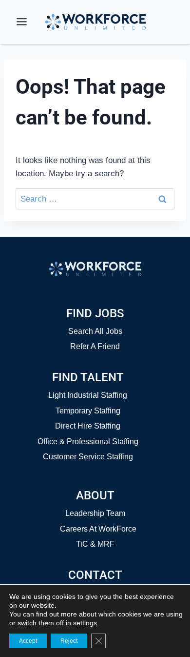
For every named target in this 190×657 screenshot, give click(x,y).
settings (85, 623)
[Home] (95, 269)
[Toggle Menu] (22, 22)
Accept (28, 640)
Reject (68, 640)
